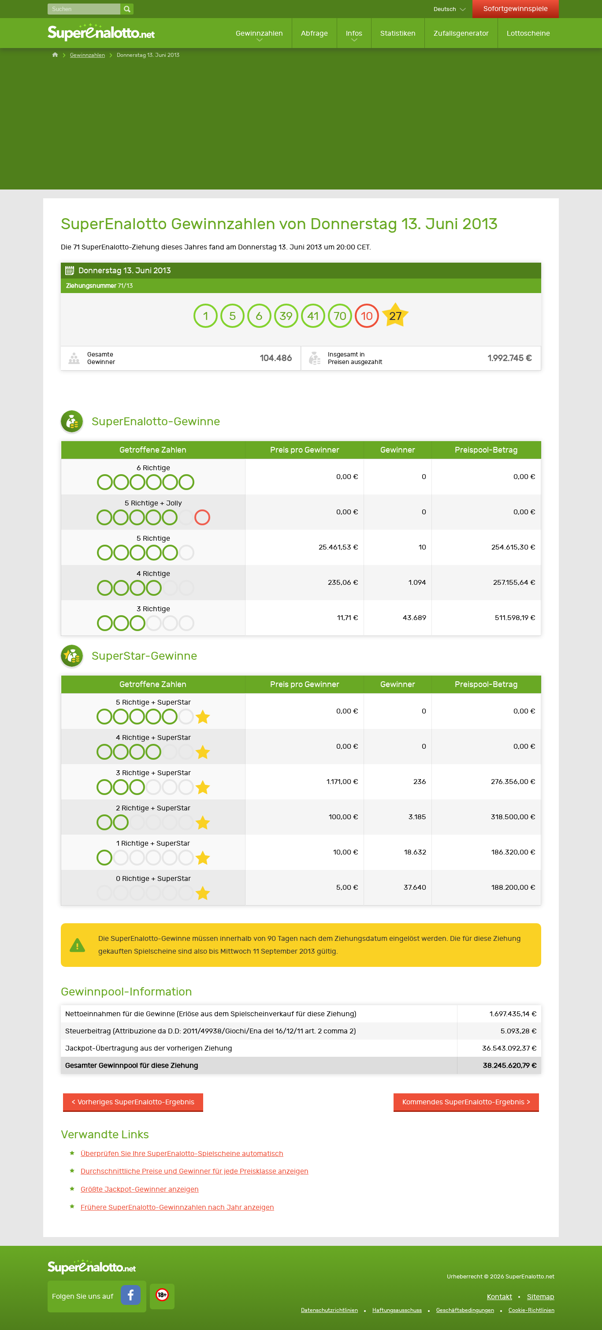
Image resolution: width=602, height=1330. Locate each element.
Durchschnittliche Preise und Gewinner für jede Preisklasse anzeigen (194, 1171)
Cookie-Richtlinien (531, 1310)
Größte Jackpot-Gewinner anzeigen (140, 1189)
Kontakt (499, 1297)
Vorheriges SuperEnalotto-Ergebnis (136, 1102)
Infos (354, 33)
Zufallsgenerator (461, 33)
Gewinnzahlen (259, 33)
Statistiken (398, 33)
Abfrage (314, 33)
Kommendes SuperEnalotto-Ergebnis (463, 1102)
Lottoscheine (528, 33)
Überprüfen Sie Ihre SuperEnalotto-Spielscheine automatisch (182, 1153)
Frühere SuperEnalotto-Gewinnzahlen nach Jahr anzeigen (177, 1207)
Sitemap (540, 1297)
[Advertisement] (301, 127)
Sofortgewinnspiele (515, 8)
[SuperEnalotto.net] (107, 33)
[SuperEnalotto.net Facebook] (130, 1302)
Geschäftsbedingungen (465, 1310)
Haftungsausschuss (397, 1310)
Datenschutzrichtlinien (329, 1310)
